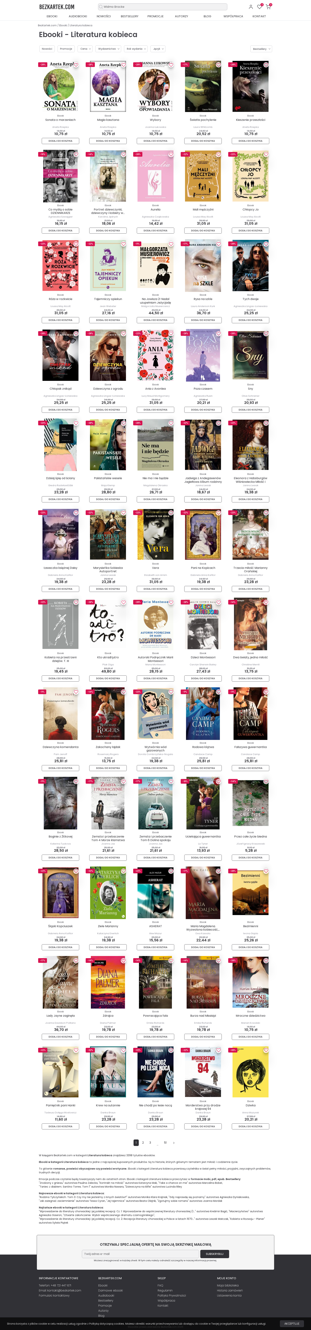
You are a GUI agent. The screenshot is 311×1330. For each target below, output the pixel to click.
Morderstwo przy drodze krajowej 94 (203, 1107)
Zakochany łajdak (108, 747)
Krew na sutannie (108, 1105)
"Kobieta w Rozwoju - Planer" (247, 1219)
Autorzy (181, 16)
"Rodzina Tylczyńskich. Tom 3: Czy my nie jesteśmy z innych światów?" (83, 1197)
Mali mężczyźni (203, 209)
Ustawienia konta (229, 1295)
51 (165, 1143)
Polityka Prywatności (172, 1295)
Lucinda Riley (174, 1186)
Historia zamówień (230, 1290)
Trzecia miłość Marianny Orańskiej (250, 569)
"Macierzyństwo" (239, 1211)
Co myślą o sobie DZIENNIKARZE (60, 211)
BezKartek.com (47, 25)
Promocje (155, 16)
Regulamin (165, 1290)
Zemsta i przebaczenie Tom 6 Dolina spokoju (155, 838)
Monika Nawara (114, 1186)
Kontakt (259, 16)
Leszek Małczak (218, 1219)
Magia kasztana (108, 120)
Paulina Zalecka (88, 1183)
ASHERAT (155, 926)
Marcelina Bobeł (212, 1183)
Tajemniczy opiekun (108, 299)
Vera (155, 568)
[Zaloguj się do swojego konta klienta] (250, 6)
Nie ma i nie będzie (155, 478)
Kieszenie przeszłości (250, 120)
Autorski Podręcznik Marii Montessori (155, 659)
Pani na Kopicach (203, 568)
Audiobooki (78, 16)
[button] (268, 6)
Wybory (155, 120)
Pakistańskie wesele (108, 478)
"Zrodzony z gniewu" (51, 1183)
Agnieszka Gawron (50, 1215)
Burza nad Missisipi (203, 1016)
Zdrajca (108, 1016)
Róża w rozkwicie (60, 299)
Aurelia (155, 209)
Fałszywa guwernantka (250, 747)
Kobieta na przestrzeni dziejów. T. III (60, 659)
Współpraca (233, 16)
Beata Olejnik (147, 1201)
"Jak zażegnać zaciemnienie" (57, 1201)
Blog (207, 16)
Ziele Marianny (108, 926)
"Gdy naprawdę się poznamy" (187, 1197)
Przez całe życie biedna (250, 836)
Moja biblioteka (228, 1285)
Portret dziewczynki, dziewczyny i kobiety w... (108, 211)
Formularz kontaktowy (54, 1295)
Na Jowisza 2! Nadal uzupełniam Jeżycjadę (155, 300)
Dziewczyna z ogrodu (108, 389)
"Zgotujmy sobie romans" (173, 1201)
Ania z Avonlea (155, 389)
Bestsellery (129, 16)
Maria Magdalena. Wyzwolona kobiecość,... (203, 928)
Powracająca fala (155, 1016)
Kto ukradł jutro (108, 657)
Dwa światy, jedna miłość (250, 657)
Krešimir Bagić (218, 1211)
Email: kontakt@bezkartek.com (60, 1290)
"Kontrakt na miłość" (111, 1183)
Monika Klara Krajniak (154, 1197)
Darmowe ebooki (110, 1290)
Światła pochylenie (203, 120)
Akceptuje (291, 1324)
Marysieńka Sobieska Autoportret (108, 569)
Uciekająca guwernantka (203, 836)
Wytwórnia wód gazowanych (155, 749)
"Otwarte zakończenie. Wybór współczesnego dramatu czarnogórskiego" (108, 1215)
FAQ (160, 1285)
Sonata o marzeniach (60, 120)
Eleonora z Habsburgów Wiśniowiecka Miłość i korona (250, 481)
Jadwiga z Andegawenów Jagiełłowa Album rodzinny (203, 480)
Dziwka (251, 1105)
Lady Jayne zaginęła (60, 1016)
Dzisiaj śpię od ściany (60, 478)
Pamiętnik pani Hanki (60, 1105)
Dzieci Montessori (203, 657)
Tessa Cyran (97, 1201)
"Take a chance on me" (173, 1183)
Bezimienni (250, 926)
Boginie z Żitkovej (60, 836)
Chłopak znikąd (60, 389)
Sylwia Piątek (60, 1222)
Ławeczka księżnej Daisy (60, 568)
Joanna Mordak (212, 1201)
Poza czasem (203, 389)
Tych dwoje (251, 299)
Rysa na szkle (203, 299)
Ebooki (52, 16)
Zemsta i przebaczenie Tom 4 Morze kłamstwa (108, 838)
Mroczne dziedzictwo (250, 1016)
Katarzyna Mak (148, 1183)
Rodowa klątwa (203, 747)
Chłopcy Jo (251, 209)
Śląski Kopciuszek (60, 926)
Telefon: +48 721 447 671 (55, 1285)
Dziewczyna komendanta (60, 747)
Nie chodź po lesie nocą (155, 1105)
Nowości (104, 16)
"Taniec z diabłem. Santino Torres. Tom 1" (65, 1186)
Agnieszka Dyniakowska (234, 1197)
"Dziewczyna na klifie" (138, 1186)
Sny (250, 389)
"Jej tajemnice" (115, 1201)
